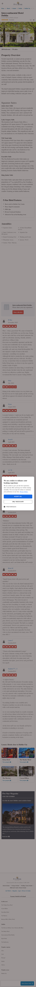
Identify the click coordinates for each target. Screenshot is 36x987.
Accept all (18, 496)
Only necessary (18, 501)
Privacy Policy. (24, 492)
